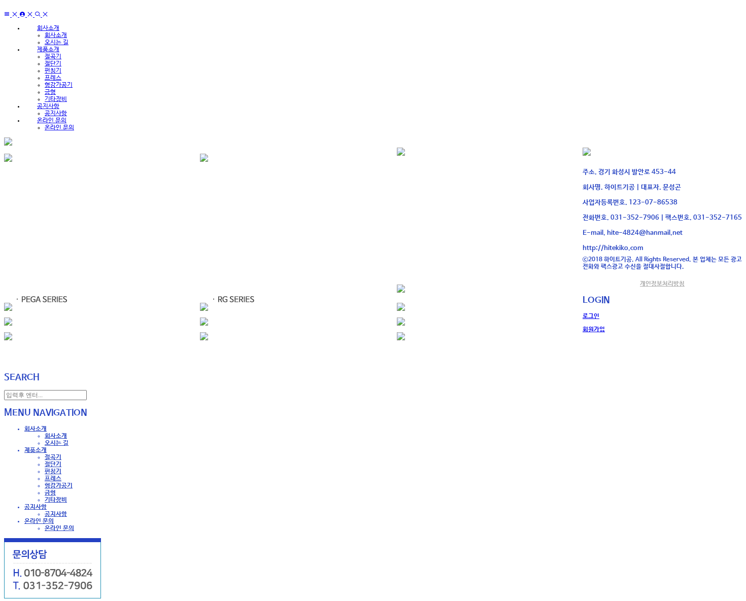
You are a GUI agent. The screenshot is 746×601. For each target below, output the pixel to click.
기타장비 (56, 99)
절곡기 (53, 56)
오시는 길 (57, 42)
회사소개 (56, 35)
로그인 (591, 316)
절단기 (53, 63)
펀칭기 (53, 71)
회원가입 (594, 329)
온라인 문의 (59, 127)
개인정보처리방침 (662, 284)
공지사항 (56, 113)
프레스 (53, 78)
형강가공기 (59, 85)
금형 (50, 92)
